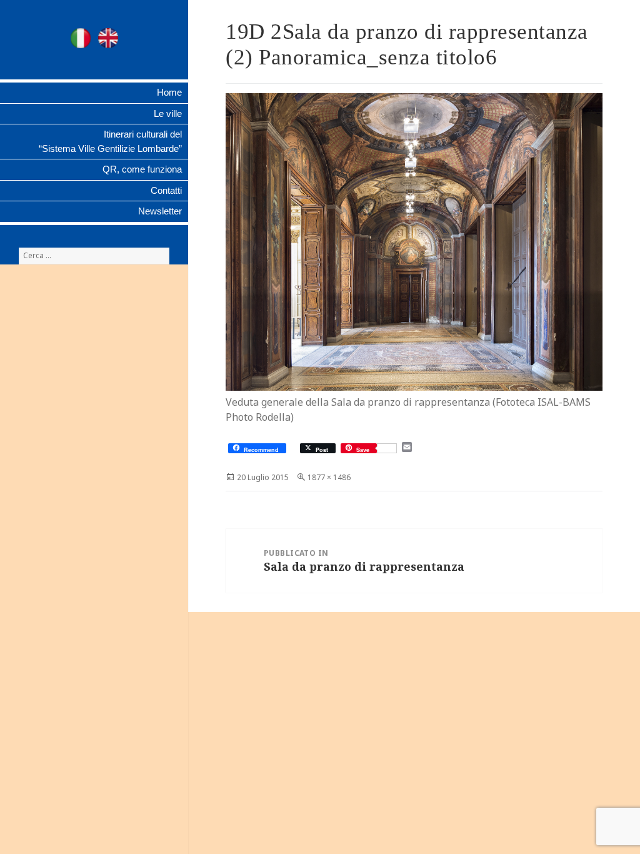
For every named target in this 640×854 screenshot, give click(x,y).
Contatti (166, 190)
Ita (81, 38)
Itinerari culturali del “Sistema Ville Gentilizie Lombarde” (110, 141)
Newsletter (160, 211)
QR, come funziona (142, 169)
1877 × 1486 (329, 477)
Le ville (168, 113)
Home (169, 92)
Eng (108, 38)
